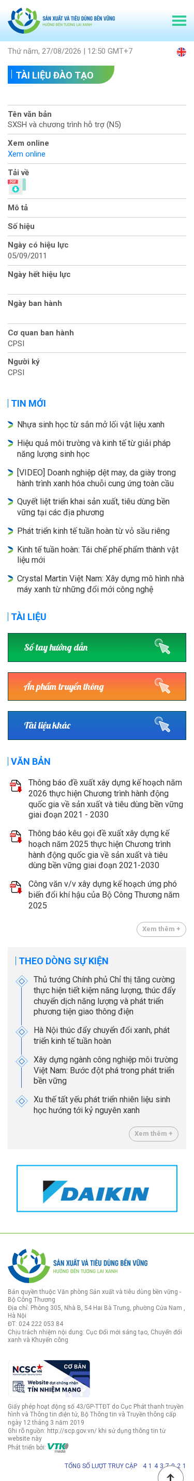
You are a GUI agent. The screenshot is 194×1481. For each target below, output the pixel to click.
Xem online (27, 154)
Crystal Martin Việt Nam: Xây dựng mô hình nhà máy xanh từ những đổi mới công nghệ (100, 584)
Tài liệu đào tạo (55, 75)
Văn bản (31, 761)
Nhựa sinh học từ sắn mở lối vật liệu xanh (91, 424)
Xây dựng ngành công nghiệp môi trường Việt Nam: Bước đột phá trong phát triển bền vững (106, 1070)
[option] (97, 1189)
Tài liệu (29, 616)
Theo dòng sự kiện (64, 960)
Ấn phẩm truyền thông (64, 686)
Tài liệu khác (47, 725)
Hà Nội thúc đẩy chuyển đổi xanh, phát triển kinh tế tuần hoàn (102, 1035)
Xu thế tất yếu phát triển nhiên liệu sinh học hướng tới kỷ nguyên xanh (102, 1104)
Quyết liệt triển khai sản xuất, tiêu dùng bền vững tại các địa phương (93, 507)
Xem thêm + (161, 929)
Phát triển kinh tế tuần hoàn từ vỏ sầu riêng (93, 531)
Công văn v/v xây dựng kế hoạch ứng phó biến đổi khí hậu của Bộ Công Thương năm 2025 (104, 895)
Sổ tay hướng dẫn (55, 647)
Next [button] (181, 1188)
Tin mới (28, 403)
